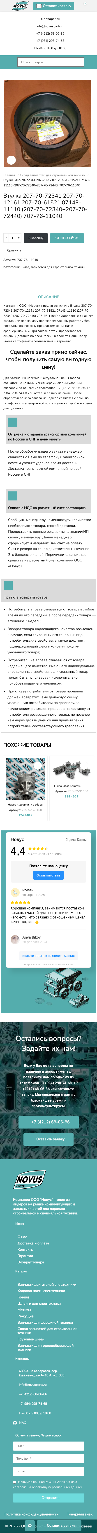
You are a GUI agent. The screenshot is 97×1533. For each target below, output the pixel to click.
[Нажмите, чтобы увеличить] (11, 160)
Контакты (26, 1249)
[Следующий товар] (14, 277)
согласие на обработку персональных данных (47, 1487)
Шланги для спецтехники (39, 1303)
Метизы (24, 1309)
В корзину (35, 238)
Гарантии (25, 1255)
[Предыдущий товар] (5, 277)
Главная (9, 175)
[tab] (48, 297)
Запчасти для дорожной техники (45, 1322)
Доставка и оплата (33, 1243)
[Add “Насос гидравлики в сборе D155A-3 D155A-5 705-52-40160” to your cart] (38, 766)
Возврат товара (31, 1262)
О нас (22, 1236)
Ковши (23, 1297)
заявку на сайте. (59, 393)
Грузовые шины (31, 1339)
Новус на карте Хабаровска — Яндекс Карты (48, 964)
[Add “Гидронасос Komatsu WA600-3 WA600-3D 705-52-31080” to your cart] (84, 766)
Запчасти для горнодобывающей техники (46, 1347)
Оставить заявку (57, 5)
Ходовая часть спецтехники (41, 1290)
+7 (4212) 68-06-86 (71, 388)
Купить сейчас (67, 238)
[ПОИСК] (89, 62)
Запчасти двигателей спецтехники (47, 1284)
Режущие (26, 1316)
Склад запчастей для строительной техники (53, 175)
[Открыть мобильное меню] (8, 62)
